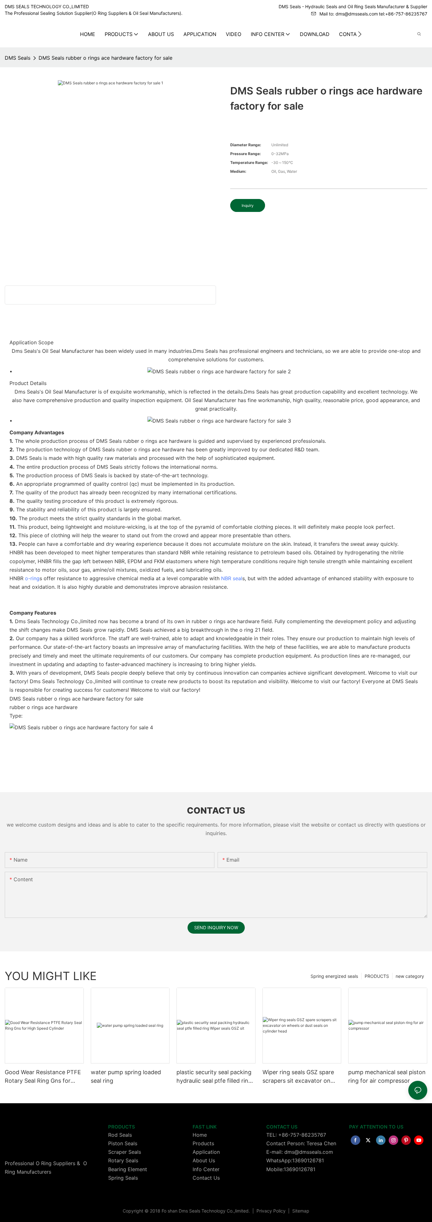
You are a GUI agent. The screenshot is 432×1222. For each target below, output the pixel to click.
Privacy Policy (271, 1210)
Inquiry (248, 205)
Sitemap (300, 1210)
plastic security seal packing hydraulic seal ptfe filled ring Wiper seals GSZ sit (214, 1077)
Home (200, 1135)
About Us (204, 1160)
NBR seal (231, 578)
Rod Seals (120, 1135)
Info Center (206, 1169)
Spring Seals (123, 1178)
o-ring (32, 578)
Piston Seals (122, 1143)
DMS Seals (17, 58)
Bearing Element (127, 1169)
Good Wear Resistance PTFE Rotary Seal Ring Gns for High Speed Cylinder (43, 1077)
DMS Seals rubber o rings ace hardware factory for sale (105, 58)
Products (203, 1143)
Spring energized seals (334, 976)
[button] (359, 34)
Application (206, 1152)
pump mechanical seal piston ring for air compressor (387, 1076)
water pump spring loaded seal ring (126, 1076)
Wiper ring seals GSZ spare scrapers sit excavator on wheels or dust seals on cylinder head (298, 1077)
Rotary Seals (123, 1160)
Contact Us (206, 1178)
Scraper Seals (124, 1152)
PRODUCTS (377, 976)
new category (410, 976)
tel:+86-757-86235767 (403, 13)
